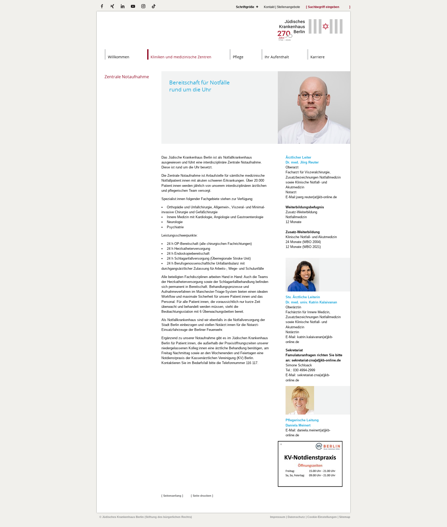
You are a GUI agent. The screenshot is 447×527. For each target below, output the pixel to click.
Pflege (238, 56)
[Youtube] (133, 6)
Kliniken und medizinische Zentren (181, 56)
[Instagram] (143, 6)
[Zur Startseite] (310, 39)
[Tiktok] (153, 6)
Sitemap (344, 516)
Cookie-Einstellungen (322, 516)
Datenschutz (296, 516)
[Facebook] (102, 6)
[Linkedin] (122, 6)
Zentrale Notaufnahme (127, 77)
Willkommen (118, 56)
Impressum (277, 516)
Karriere (317, 56)
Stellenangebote (288, 7)
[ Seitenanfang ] (172, 495)
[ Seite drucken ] (202, 495)
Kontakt (269, 7)
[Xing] (112, 6)
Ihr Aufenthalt (277, 56)
